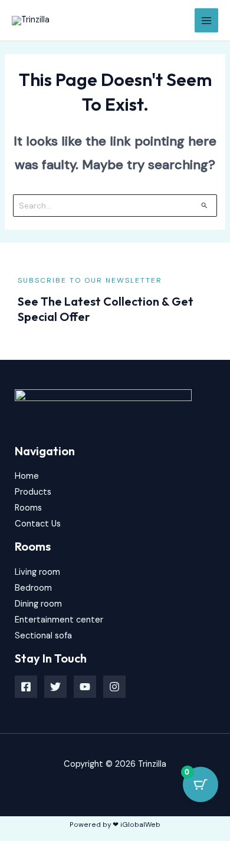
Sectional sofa (43, 635)
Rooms (28, 508)
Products (33, 492)
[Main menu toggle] (206, 20)
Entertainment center (59, 619)
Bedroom (33, 588)
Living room (37, 572)
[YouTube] (85, 687)
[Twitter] (55, 687)
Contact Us (38, 523)
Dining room (38, 604)
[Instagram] (114, 687)
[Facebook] (26, 687)
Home (27, 476)
